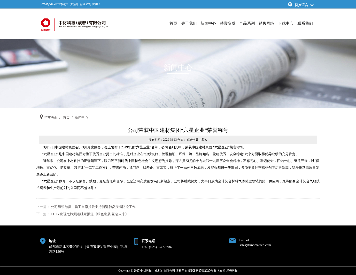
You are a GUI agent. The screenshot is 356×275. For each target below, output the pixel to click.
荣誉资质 (227, 23)
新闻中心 (208, 23)
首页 (173, 23)
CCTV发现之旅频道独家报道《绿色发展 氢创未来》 (90, 214)
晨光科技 (232, 270)
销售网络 (266, 23)
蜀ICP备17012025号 (200, 270)
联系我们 (305, 23)
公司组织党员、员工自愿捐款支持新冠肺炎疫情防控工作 (93, 207)
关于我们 (189, 23)
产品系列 (247, 23)
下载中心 (286, 23)
